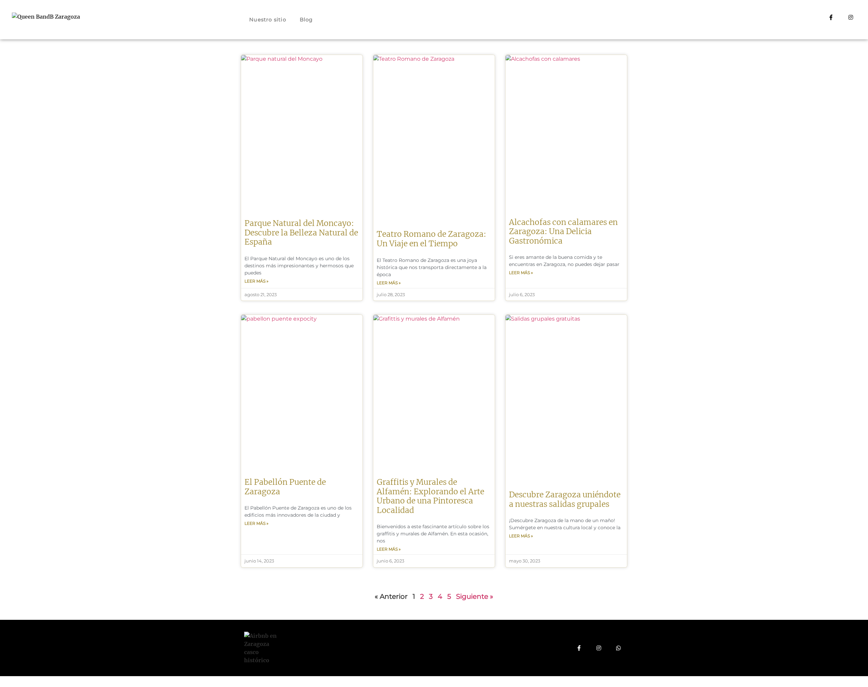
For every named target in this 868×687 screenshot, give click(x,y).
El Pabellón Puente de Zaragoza (285, 486)
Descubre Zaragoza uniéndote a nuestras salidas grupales (564, 499)
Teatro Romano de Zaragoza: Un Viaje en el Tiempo (431, 238)
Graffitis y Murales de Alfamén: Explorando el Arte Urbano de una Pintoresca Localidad (430, 496)
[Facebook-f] (831, 17)
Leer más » (256, 281)
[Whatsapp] (618, 648)
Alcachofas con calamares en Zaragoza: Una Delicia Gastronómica (563, 231)
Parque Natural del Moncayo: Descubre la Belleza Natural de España (301, 232)
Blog (306, 19)
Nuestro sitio (267, 19)
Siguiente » (474, 596)
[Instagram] (850, 17)
